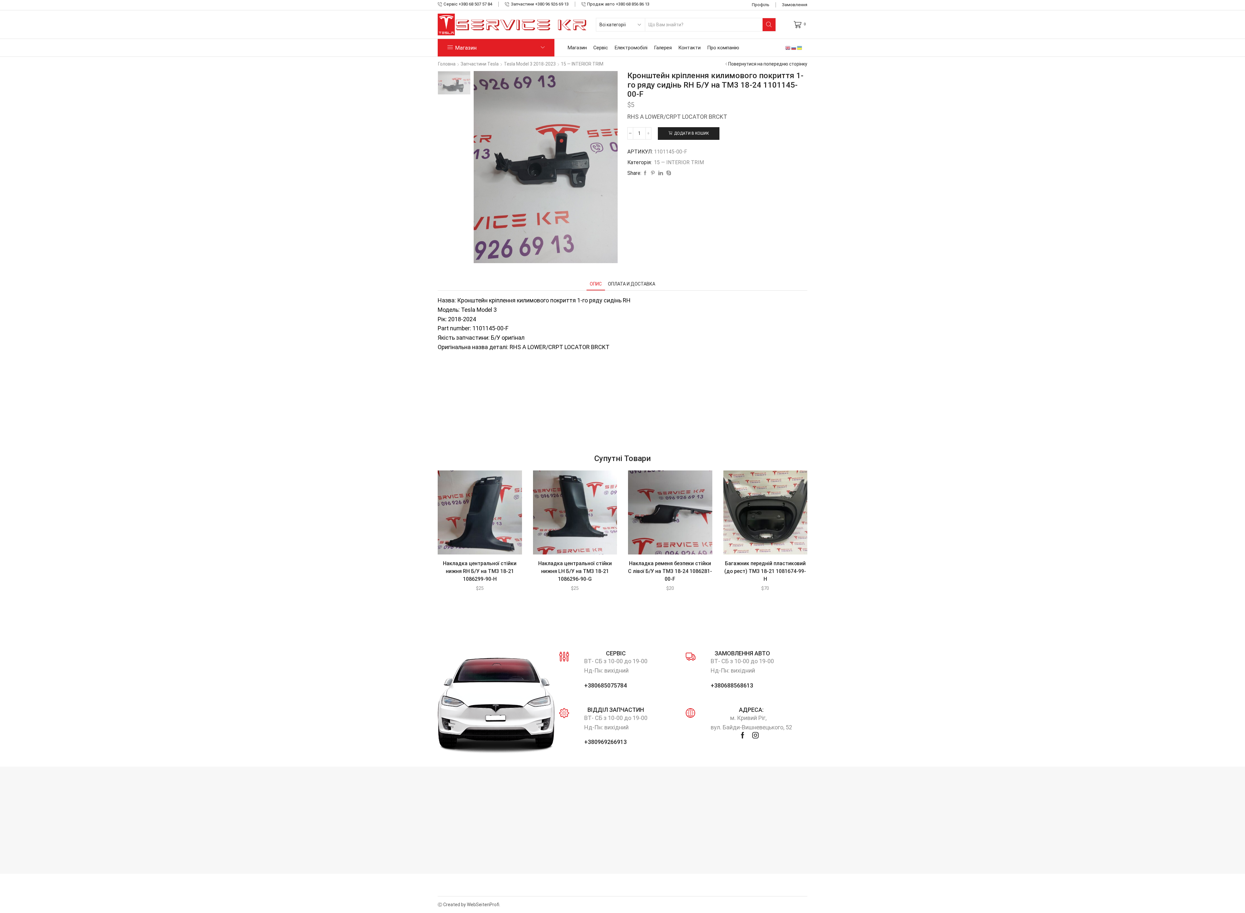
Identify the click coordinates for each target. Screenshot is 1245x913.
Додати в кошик (691, 133)
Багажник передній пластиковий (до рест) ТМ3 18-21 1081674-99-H (765, 571)
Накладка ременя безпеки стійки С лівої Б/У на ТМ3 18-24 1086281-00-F (670, 571)
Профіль (760, 4)
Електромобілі (630, 48)
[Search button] (769, 24)
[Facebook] (645, 173)
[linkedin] (661, 173)
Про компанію (723, 48)
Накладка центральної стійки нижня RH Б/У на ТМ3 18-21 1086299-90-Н (479, 571)
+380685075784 (605, 685)
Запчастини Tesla (480, 64)
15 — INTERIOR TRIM (582, 64)
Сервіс (600, 48)
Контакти (689, 48)
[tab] (596, 284)
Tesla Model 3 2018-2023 (530, 64)
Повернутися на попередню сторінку (767, 64)
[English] (788, 48)
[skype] (668, 173)
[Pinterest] (653, 173)
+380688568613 (732, 685)
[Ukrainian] (800, 48)
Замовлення (794, 4)
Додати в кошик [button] (473, 515)
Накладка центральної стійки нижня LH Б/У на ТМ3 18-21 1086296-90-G (575, 571)
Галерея (663, 48)
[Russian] (794, 48)
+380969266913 (605, 741)
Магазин (577, 48)
